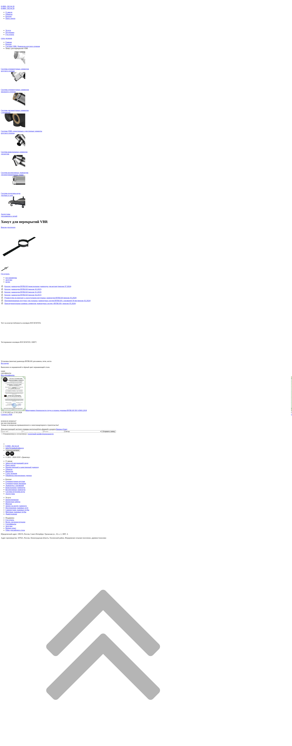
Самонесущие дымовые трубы (17, 510)
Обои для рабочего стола (15, 530)
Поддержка (9, 32)
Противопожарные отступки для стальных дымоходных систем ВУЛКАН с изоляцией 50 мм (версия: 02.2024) (47, 301)
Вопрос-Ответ (61, 429)
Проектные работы (12, 502)
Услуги (8, 30)
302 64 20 (7, 6)
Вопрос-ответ (10, 528)
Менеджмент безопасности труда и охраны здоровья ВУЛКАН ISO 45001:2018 (56, 410)
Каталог (8, 16)
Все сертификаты (7, 375)
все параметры (11, 278)
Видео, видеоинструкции (15, 522)
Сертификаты (10, 524)
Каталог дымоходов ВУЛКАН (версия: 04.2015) (22, 295)
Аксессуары (10, 494)
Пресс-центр (10, 18)
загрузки (8, 280)
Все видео (5, 363)
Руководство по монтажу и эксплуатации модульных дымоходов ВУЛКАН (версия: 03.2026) (40, 298)
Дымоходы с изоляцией (14, 485)
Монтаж (8, 504)
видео (7, 282)
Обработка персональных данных (18, 475)
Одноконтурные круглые (15, 481)
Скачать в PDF (6, 414)
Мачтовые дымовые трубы (15, 512)
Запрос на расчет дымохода (16, 506)
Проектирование (12, 500)
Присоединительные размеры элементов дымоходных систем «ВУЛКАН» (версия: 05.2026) (40, 303)
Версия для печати (8, 227)
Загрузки (8, 526)
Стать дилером (11, 473)
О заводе (8, 12)
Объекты (8, 14)
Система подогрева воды (15, 492)
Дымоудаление (11, 514)
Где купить (9, 34)
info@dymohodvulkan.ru (14, 448)
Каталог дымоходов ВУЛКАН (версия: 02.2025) (22, 289)
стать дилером (6, 38)
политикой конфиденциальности (41, 434)
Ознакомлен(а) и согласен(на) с (28, 434)
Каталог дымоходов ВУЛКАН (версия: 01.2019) (22, 292)
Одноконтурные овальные (15, 483)
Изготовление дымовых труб (16, 508)
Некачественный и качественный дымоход (22, 467)
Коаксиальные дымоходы (15, 488)
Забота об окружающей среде (16, 463)
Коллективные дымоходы (15, 490)
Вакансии (9, 471)
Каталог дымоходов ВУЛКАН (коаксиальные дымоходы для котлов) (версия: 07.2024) (37, 286)
